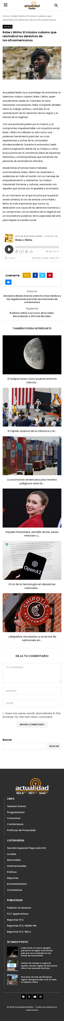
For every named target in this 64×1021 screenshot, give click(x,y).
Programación (16, 812)
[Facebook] (23, 996)
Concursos (13, 818)
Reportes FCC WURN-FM (21, 925)
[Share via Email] (8, 282)
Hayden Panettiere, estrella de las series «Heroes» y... (32, 534)
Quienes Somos (16, 806)
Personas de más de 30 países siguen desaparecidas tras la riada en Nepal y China (38, 979)
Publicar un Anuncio (19, 907)
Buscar (7, 740)
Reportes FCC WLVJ (19, 931)
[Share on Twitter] (42, 275)
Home (6, 16)
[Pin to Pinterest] (50, 275)
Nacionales (14, 860)
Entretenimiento (17, 884)
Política (12, 872)
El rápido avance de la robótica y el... (32, 431)
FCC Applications (17, 913)
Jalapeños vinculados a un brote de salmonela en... (32, 638)
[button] (56, 5)
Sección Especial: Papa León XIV (26, 848)
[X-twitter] (29, 996)
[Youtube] (34, 996)
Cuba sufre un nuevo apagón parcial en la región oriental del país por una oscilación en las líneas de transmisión (37, 952)
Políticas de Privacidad (21, 830)
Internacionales (16, 866)
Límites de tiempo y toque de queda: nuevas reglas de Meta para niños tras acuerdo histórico (39, 965)
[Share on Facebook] (35, 275)
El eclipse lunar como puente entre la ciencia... (32, 380)
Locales (11, 854)
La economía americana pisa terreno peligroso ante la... (32, 481)
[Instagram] (40, 996)
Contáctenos (15, 824)
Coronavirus (14, 890)
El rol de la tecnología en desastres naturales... (32, 586)
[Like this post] (28, 275)
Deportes (12, 878)
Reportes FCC (15, 919)
